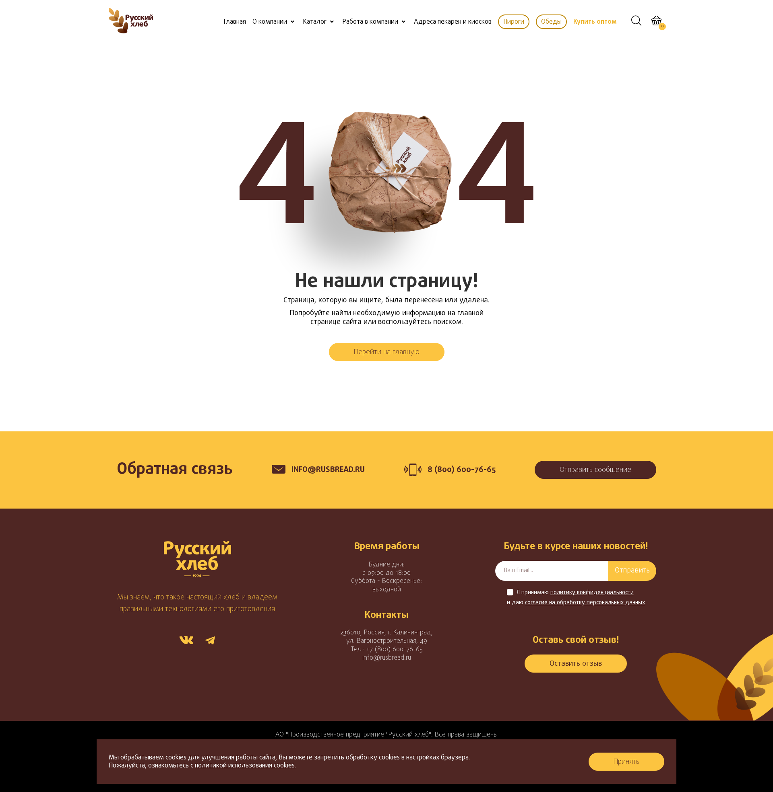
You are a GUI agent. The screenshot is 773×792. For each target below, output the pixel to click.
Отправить (632, 570)
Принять (626, 762)
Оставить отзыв (576, 664)
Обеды (551, 22)
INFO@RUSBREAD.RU (328, 470)
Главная (234, 22)
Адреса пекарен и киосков (453, 22)
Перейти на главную (387, 352)
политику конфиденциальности (592, 593)
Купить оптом (594, 22)
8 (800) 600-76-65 (462, 470)
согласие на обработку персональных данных (585, 603)
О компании (269, 22)
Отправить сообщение (595, 470)
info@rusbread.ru (386, 658)
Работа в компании (370, 22)
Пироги (513, 22)
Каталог (315, 22)
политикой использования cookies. (245, 766)
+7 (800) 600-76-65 (394, 650)
